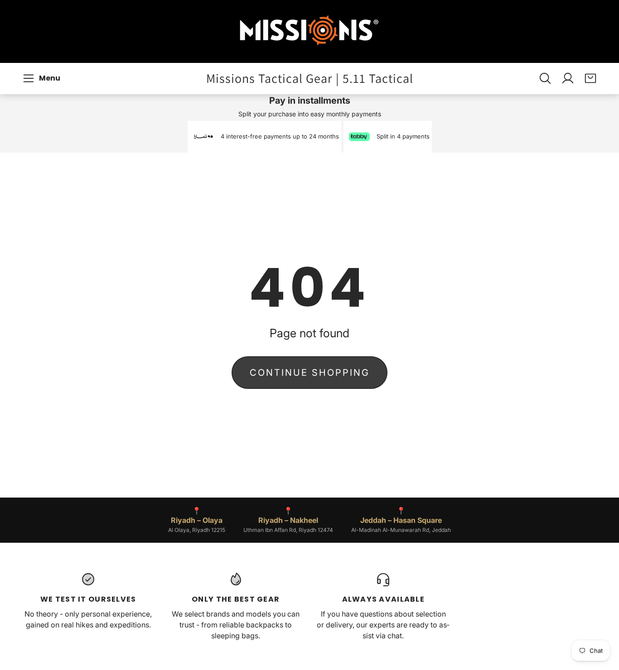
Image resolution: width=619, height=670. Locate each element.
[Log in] (568, 78)
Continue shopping (310, 372)
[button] (43, 78)
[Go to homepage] (309, 31)
